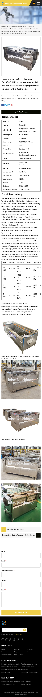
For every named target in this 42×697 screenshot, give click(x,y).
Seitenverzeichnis (7, 654)
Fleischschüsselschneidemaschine (11, 669)
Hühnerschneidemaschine (9, 667)
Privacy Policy (18, 654)
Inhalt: (3, 590)
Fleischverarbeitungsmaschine (10, 664)
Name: (3, 551)
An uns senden (22, 112)
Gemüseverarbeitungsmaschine (24, 26)
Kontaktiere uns (32, 652)
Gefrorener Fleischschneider (29, 672)
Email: (3, 561)
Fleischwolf (24, 669)
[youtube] (14, 639)
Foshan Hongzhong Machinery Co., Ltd (10, 682)
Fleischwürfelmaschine (28, 667)
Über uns (17, 649)
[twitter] (10, 639)
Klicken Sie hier (17, 634)
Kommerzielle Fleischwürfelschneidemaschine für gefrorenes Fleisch (26, 529)
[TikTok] (22, 639)
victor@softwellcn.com (21, 694)
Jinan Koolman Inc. (27, 681)
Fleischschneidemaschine (29, 664)
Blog (15, 652)
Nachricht (4, 652)
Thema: (4, 580)
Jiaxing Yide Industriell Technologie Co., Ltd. (8, 685)
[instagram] (18, 639)
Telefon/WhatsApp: (8, 570)
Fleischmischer (6, 672)
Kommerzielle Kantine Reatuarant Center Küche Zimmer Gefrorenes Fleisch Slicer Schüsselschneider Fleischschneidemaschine (15, 535)
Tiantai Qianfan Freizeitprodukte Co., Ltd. (28, 685)
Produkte (10, 26)
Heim (5, 26)
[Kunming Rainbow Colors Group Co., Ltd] (11, 622)
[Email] (24, 630)
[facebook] (2, 639)
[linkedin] (6, 639)
